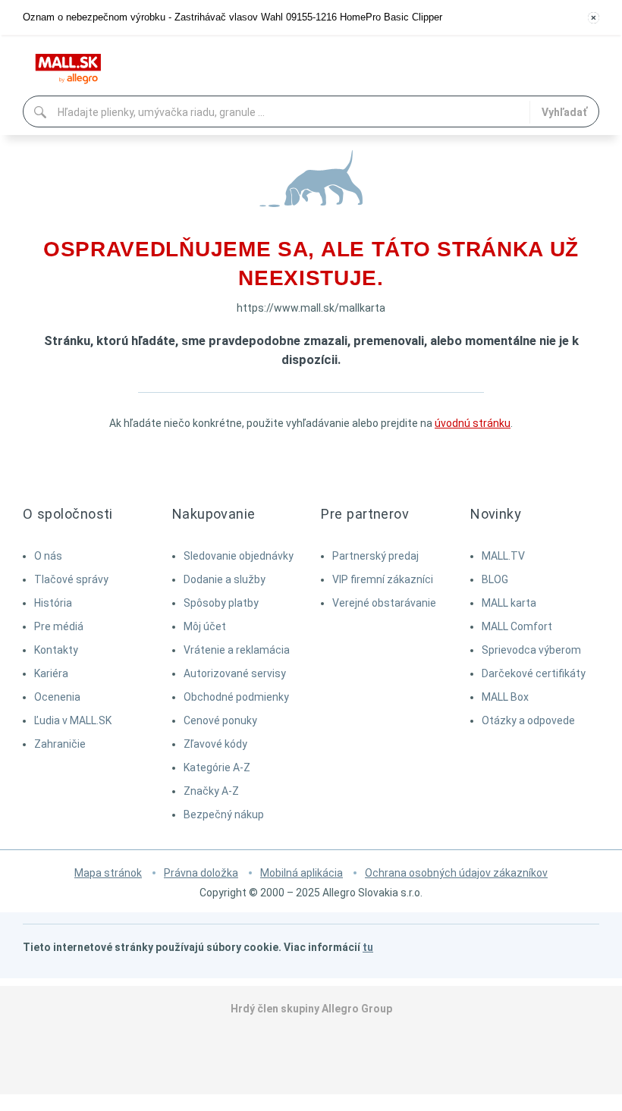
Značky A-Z (211, 791)
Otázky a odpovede (528, 720)
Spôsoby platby (221, 603)
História (53, 603)
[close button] (593, 18)
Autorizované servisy (235, 673)
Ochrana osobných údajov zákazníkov (456, 873)
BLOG (495, 579)
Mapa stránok (108, 873)
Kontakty (56, 650)
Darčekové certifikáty (534, 673)
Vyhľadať (564, 112)
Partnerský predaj (375, 556)
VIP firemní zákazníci (382, 579)
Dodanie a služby (224, 579)
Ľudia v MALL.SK (73, 720)
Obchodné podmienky (236, 697)
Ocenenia (57, 697)
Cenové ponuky (220, 720)
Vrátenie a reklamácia (237, 650)
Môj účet (205, 626)
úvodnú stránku (472, 423)
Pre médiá (58, 626)
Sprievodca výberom (531, 650)
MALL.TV (503, 556)
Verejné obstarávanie (384, 603)
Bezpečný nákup (224, 814)
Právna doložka (201, 873)
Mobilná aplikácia (301, 873)
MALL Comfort (517, 626)
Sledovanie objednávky (239, 556)
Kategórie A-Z (217, 767)
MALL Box (505, 697)
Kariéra (51, 673)
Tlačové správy (71, 579)
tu (368, 947)
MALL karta (509, 603)
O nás (48, 556)
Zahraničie (60, 744)
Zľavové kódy (215, 744)
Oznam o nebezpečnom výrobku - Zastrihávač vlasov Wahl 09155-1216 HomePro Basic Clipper (232, 17)
